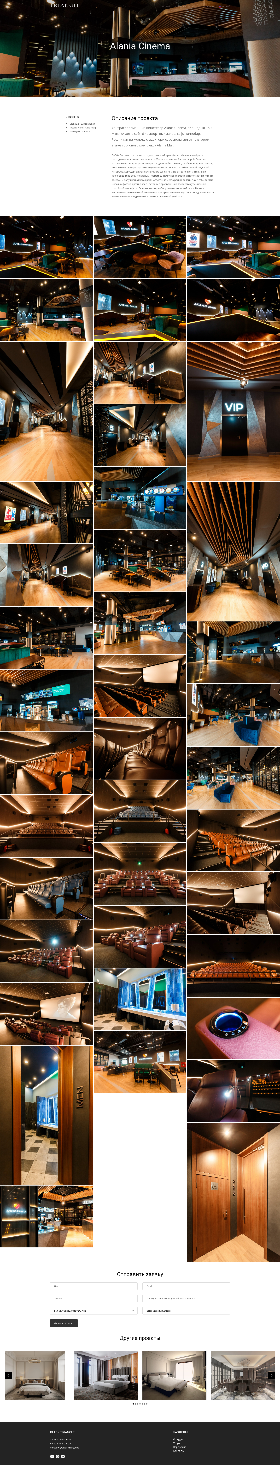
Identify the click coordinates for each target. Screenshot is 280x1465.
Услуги (195, 6)
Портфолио (181, 6)
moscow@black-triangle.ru (64, 1447)
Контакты (209, 6)
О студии (178, 1439)
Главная (166, 6)
